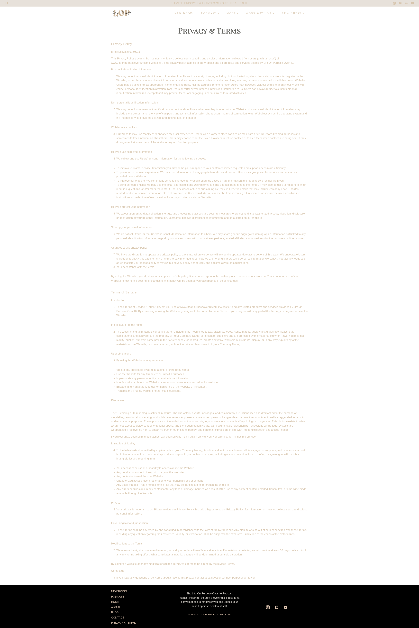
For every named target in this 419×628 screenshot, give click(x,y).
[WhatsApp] (406, 3)
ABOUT (116, 607)
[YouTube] (285, 607)
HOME (115, 601)
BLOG (114, 612)
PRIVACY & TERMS (123, 622)
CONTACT (117, 617)
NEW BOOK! (184, 13)
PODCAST (117, 596)
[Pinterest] (400, 3)
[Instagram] (394, 3)
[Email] (412, 3)
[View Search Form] (7, 3)
